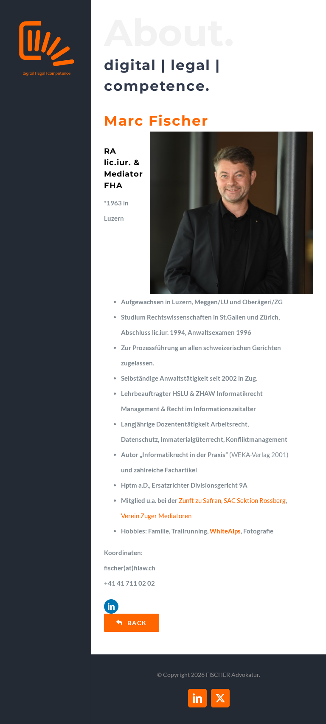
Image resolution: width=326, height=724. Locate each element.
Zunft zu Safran (200, 500)
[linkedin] (111, 606)
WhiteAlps (225, 531)
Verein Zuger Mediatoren (156, 515)
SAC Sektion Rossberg (255, 500)
